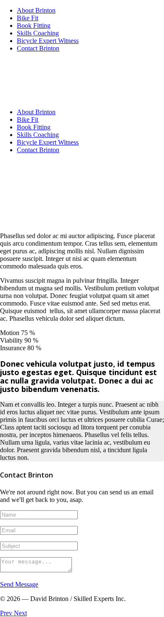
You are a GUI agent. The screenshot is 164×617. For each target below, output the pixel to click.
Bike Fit (27, 17)
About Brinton (36, 10)
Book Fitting (33, 25)
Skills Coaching (38, 33)
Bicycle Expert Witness (48, 40)
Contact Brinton (38, 48)
